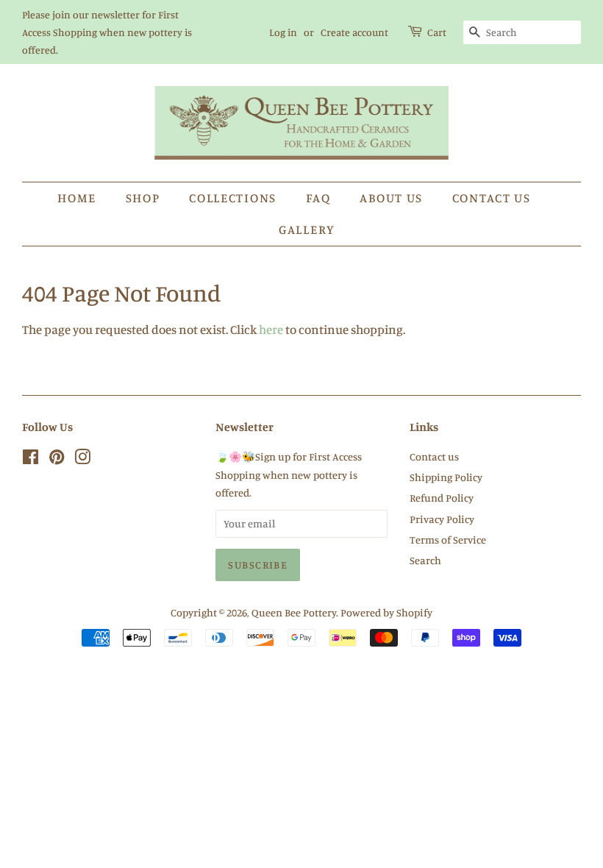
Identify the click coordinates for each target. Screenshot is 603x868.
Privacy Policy (442, 519)
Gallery (307, 229)
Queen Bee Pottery (293, 612)
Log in (283, 32)
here (271, 329)
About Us (391, 197)
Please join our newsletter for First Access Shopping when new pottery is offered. (107, 32)
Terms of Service (448, 539)
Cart (436, 32)
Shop (143, 197)
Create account (354, 32)
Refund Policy (442, 497)
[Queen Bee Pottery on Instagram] (82, 459)
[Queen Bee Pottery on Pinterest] (57, 459)
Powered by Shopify (386, 612)
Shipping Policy (446, 477)
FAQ (318, 197)
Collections (232, 197)
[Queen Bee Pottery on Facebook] (30, 459)
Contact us (491, 197)
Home (76, 197)
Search (425, 560)
